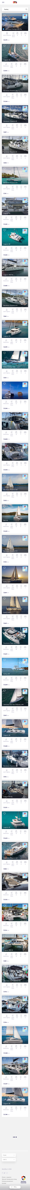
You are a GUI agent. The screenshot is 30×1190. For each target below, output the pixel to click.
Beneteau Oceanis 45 (10, 121)
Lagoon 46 (6, 60)
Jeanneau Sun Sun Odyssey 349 (13, 704)
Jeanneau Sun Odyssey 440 (12, 1011)
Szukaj (6, 9)
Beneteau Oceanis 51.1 (10, 551)
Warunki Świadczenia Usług (9, 1179)
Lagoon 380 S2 (8, 950)
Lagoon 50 (6, 336)
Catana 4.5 (6, 889)
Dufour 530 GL (8, 797)
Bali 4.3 (5, 1042)
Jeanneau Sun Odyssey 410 (12, 981)
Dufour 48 (6, 674)
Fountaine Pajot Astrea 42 (11, 643)
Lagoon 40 (6, 1073)
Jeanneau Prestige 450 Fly (13, 29)
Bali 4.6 (5, 520)
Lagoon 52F (7, 428)
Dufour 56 (6, 459)
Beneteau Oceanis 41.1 (10, 183)
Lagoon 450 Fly (8, 275)
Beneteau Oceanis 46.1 (10, 90)
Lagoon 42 (6, 213)
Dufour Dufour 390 (9, 367)
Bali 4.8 (5, 397)
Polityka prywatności (7, 1181)
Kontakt (4, 1183)
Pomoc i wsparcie (6, 1177)
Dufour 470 (6, 582)
